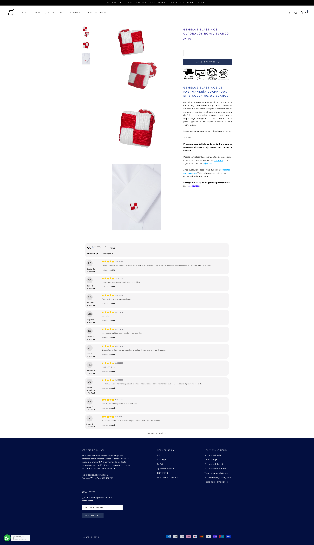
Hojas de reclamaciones (216, 482)
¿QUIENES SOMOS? (55, 13)
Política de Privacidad (214, 464)
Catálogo (161, 460)
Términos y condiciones (216, 473)
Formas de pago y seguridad (218, 477)
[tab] (92, 253)
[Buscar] (295, 12)
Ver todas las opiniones (157, 433)
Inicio (159, 455)
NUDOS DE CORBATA (97, 13)
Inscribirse (92, 515)
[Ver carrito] (301, 12)
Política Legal (210, 460)
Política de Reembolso (215, 468)
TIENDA (36, 13)
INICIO (24, 13)
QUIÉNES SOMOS (165, 468)
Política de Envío (212, 455)
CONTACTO (76, 13)
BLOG (160, 464)
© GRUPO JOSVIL (91, 537)
